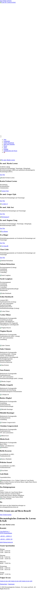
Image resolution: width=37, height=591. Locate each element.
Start (5, 139)
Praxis (5, 146)
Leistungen (7, 141)
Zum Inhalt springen (5, 1)
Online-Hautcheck (9, 142)
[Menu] (0, 136)
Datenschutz (3, 584)
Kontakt (6, 149)
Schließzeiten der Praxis (10, 151)
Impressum (11, 584)
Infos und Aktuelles (9, 144)
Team (5, 147)
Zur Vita (2, 174)
